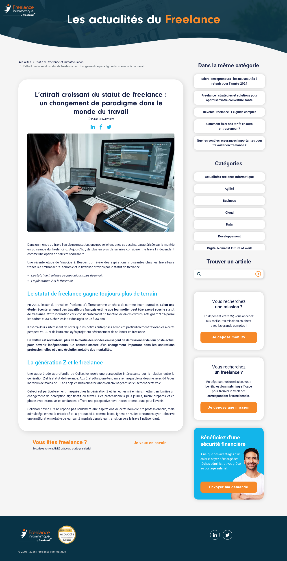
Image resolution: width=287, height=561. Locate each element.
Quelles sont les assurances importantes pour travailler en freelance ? (229, 143)
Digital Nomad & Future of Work (229, 248)
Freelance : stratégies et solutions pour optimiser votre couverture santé (229, 98)
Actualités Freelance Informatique (229, 177)
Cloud (229, 212)
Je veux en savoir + (151, 443)
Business (229, 200)
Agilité (229, 189)
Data (229, 224)
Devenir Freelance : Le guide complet (229, 112)
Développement (229, 236)
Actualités (24, 62)
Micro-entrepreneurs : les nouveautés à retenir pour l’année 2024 (229, 81)
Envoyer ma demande (228, 487)
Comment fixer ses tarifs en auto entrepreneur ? (229, 126)
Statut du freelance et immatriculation (59, 62)
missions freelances (92, 383)
